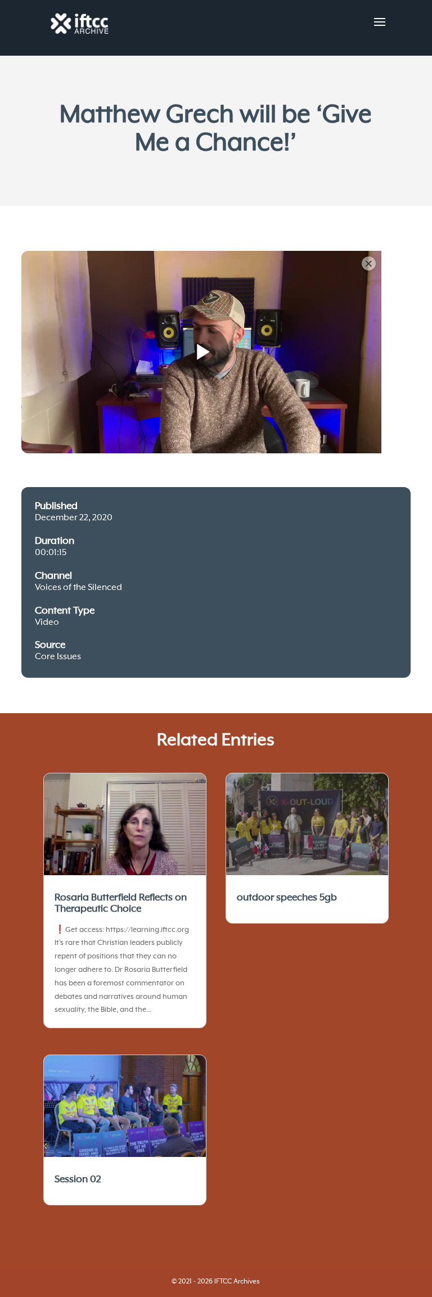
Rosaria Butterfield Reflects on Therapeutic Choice (121, 903)
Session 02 (78, 1179)
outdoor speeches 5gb (287, 897)
